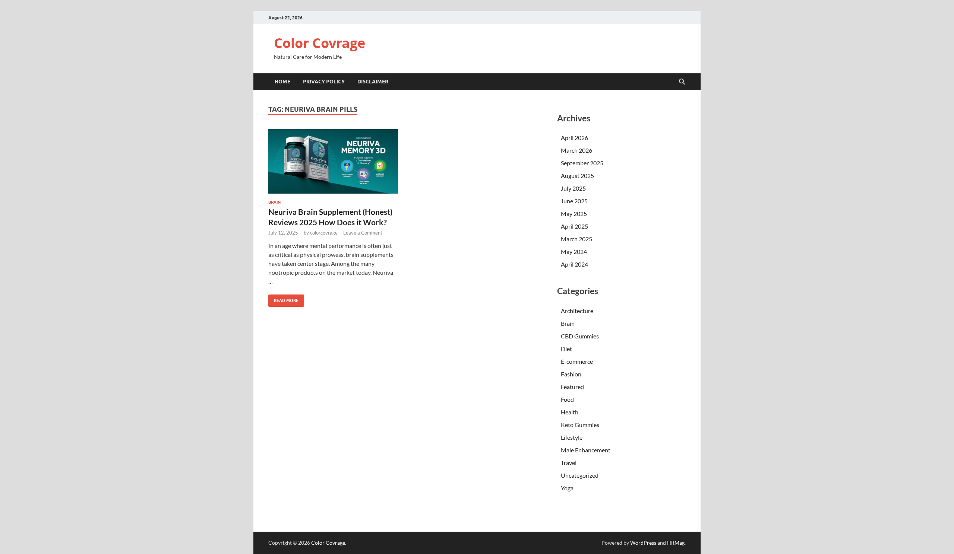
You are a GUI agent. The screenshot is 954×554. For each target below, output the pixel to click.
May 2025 (574, 213)
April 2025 (574, 226)
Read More (283, 298)
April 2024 (574, 264)
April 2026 (574, 137)
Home (282, 82)
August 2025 (577, 175)
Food (567, 399)
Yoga (567, 487)
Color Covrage (319, 43)
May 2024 (574, 251)
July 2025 (573, 188)
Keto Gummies (580, 424)
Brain (274, 202)
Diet (566, 348)
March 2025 (576, 238)
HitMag (676, 542)
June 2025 (574, 200)
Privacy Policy (324, 82)
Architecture (577, 310)
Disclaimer (372, 82)
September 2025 (582, 162)
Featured (572, 386)
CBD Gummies (580, 336)
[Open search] (682, 81)
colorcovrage (324, 233)
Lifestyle (571, 437)
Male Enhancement (585, 449)
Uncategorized (579, 475)
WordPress (643, 542)
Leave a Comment (362, 233)
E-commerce (577, 361)
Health (569, 412)
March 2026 (576, 150)
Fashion (571, 374)
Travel (568, 462)
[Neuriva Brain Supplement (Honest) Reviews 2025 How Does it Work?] (333, 161)
